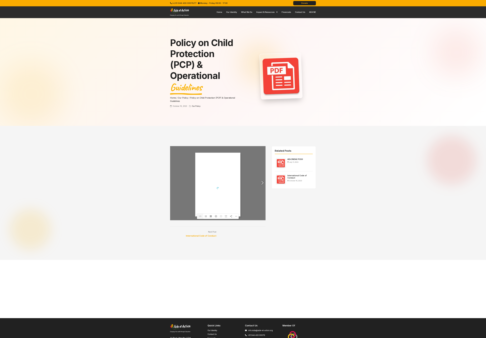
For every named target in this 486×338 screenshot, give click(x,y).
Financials (286, 12)
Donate (304, 3)
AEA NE (312, 12)
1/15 (200, 216)
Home (219, 12)
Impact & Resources (265, 12)
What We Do (246, 12)
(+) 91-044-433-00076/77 (184, 3)
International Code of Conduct (201, 236)
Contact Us (300, 12)
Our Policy (183, 98)
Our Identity (231, 12)
